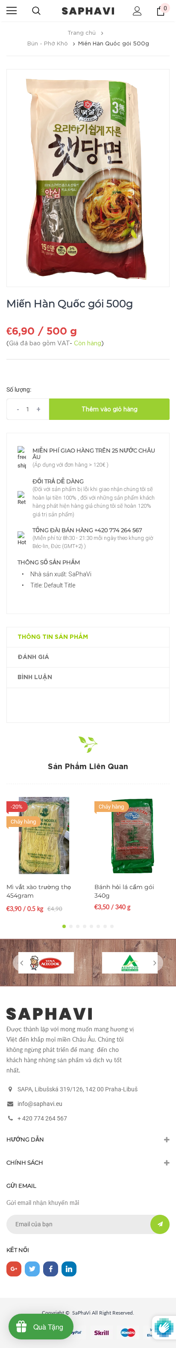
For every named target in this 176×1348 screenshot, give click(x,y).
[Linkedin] (69, 1268)
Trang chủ (81, 33)
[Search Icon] (36, 10)
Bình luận (35, 677)
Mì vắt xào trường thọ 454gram (38, 891)
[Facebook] (50, 1268)
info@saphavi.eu (40, 1103)
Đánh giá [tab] (33, 657)
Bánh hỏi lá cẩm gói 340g (124, 891)
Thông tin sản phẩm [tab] (53, 637)
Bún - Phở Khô (47, 44)
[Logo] (88, 10)
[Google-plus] (13, 1268)
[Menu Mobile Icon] (11, 11)
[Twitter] (32, 1268)
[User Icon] (137, 10)
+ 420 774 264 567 (42, 1118)
